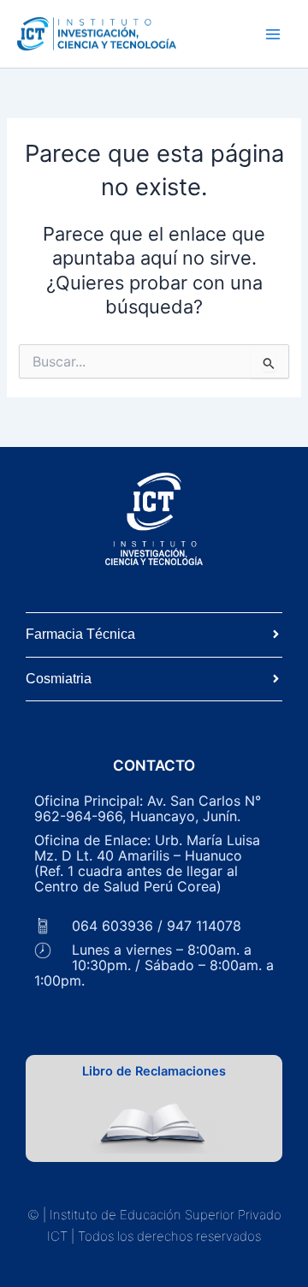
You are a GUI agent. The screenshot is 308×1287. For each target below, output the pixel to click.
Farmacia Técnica (80, 634)
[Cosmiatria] (276, 679)
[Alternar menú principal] (273, 34)
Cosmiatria (59, 678)
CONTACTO (154, 765)
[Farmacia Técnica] (276, 635)
